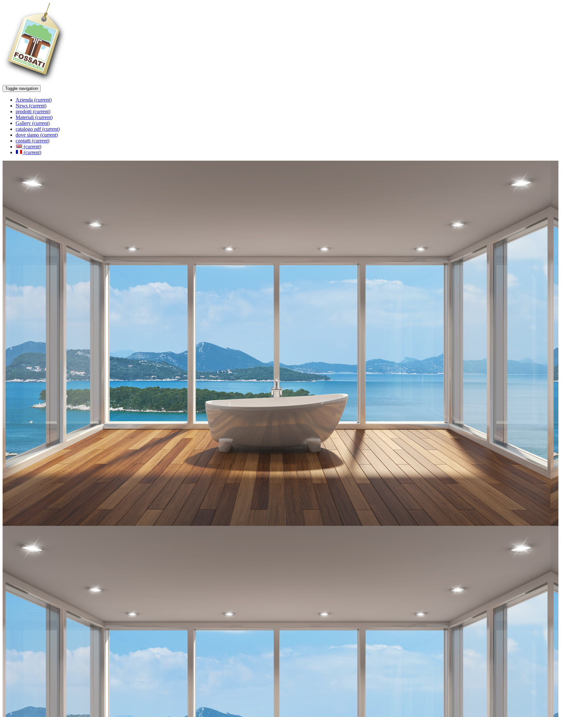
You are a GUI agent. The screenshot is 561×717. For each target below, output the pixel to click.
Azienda (34, 100)
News (31, 105)
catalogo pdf (38, 129)
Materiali (34, 117)
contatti (32, 140)
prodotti (33, 111)
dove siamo (37, 135)
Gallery (33, 123)
